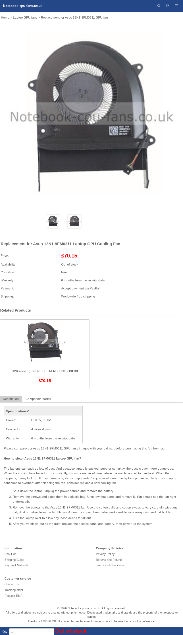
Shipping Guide (14, 559)
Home (5, 17)
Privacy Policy (105, 554)
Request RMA (13, 595)
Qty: (5, 631)
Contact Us (11, 584)
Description (11, 399)
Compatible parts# (38, 399)
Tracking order (13, 590)
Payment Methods (16, 565)
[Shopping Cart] (167, 5)
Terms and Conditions (110, 565)
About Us (10, 554)
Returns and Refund (109, 559)
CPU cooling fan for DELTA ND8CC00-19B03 (45, 371)
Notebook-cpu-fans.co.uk (22, 6)
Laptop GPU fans (25, 17)
